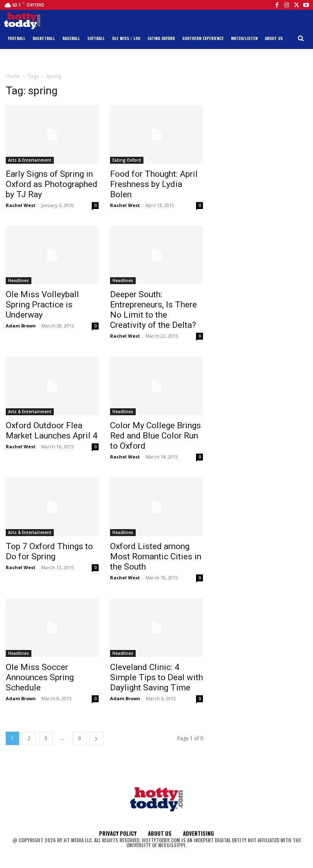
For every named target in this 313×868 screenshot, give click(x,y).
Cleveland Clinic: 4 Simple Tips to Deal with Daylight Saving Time (156, 677)
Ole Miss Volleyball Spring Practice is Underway (42, 304)
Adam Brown (21, 326)
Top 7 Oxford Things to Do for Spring (49, 551)
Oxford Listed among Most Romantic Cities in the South (155, 556)
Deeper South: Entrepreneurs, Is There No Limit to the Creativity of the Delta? (153, 309)
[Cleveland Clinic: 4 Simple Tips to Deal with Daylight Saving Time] (156, 628)
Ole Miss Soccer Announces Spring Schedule (40, 677)
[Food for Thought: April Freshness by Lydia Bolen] (156, 134)
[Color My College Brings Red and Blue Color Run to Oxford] (156, 386)
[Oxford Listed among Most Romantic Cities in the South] (156, 507)
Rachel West (20, 205)
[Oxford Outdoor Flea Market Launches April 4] (52, 386)
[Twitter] (296, 5)
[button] (301, 38)
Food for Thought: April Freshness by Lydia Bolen (154, 184)
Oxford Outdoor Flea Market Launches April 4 (51, 431)
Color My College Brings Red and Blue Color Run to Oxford (155, 436)
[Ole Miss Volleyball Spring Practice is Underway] (52, 255)
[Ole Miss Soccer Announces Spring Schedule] (52, 628)
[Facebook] (277, 5)
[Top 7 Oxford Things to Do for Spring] (52, 507)
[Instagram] (286, 5)
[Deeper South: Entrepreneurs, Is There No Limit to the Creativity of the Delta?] (156, 255)
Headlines (18, 280)
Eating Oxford (126, 160)
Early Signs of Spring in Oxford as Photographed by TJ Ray (51, 184)
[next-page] (96, 738)
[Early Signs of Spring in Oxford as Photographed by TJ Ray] (52, 134)
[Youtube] (306, 5)
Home (13, 76)
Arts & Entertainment (29, 160)
